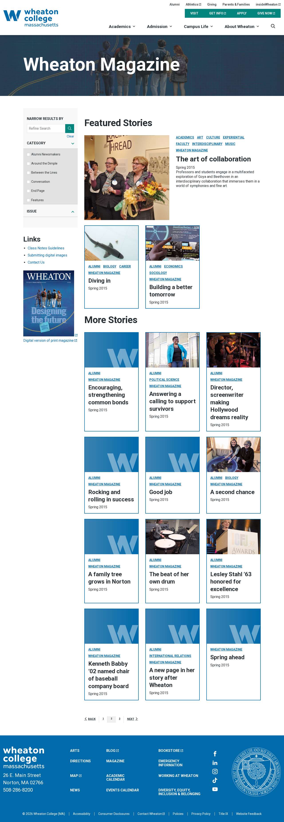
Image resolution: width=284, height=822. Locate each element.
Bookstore (169, 751)
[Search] (273, 26)
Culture (213, 137)
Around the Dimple (44, 163)
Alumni (175, 4)
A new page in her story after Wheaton (172, 677)
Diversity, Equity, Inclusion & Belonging (179, 792)
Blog (110, 751)
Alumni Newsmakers (45, 154)
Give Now (264, 13)
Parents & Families (236, 4)
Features (37, 200)
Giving (212, 4)
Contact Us (36, 262)
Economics (173, 266)
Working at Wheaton (178, 776)
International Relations (170, 656)
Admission (157, 26)
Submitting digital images (47, 255)
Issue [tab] (32, 211)
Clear (70, 136)
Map (74, 776)
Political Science (164, 379)
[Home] (36, 17)
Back (92, 719)
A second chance (232, 492)
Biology (109, 266)
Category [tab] (36, 143)
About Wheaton (239, 26)
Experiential (234, 137)
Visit (194, 13)
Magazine (115, 761)
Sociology (158, 273)
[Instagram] (215, 771)
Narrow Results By (45, 119)
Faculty (182, 144)
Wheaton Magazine (192, 150)
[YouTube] (215, 789)
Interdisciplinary (207, 144)
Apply (242, 13)
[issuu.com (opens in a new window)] (50, 335)
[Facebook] (215, 754)
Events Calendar (122, 790)
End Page (38, 191)
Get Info (216, 13)
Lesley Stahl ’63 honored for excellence (231, 581)
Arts (74, 751)
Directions (80, 761)
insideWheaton (267, 4)
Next (130, 719)
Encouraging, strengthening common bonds (108, 395)
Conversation (40, 181)
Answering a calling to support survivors (172, 401)
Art (200, 137)
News (75, 790)
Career (125, 266)
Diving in (99, 280)
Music (230, 144)
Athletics (192, 4)
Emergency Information (170, 763)
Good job (160, 492)
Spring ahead (227, 657)
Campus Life (196, 26)
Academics (120, 26)
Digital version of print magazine (48, 340)
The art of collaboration (213, 159)
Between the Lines (44, 172)
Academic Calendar (115, 778)
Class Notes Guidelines (46, 248)
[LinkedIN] (215, 762)
